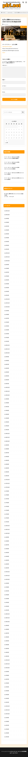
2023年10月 (6, 214)
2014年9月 (6, 625)
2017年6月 (6, 502)
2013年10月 (6, 667)
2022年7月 (6, 272)
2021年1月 (6, 341)
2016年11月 (6, 529)
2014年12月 (6, 614)
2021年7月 (6, 318)
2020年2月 (6, 379)
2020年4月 (6, 372)
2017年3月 (6, 514)
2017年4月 (6, 510)
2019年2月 (6, 425)
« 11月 (6, 142)
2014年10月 (6, 621)
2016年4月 (6, 556)
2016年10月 (6, 533)
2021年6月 (6, 322)
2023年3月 (6, 241)
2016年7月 (6, 544)
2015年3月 (6, 602)
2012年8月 (6, 721)
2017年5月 (6, 506)
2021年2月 (6, 337)
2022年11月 (6, 256)
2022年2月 (6, 291)
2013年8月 (6, 675)
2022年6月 (6, 276)
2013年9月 (6, 671)
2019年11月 (6, 391)
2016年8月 (6, 541)
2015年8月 (6, 587)
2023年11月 (6, 210)
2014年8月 (6, 629)
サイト (3, 92)
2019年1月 (6, 429)
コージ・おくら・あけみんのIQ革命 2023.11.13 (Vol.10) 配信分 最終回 (11, 157)
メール (4, 85)
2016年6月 (6, 548)
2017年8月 (6, 495)
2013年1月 (6, 702)
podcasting (10, 12)
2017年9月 (6, 491)
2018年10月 (6, 441)
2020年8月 (6, 360)
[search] (22, 112)
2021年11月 (6, 303)
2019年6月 (6, 410)
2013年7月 (6, 679)
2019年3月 (6, 422)
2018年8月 (6, 448)
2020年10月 (6, 352)
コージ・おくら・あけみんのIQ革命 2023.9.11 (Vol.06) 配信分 (14, 178)
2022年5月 (6, 280)
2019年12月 (6, 387)
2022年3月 (6, 287)
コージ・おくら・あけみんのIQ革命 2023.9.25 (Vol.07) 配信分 (14, 173)
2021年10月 (6, 306)
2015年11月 (6, 575)
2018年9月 (6, 445)
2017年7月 (6, 498)
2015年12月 (6, 571)
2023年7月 (6, 226)
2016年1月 (6, 567)
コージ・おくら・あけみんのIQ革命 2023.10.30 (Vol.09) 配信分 (11, 163)
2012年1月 (6, 736)
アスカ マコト (8, 196)
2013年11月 (6, 663)
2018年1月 (6, 475)
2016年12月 (6, 525)
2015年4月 (6, 598)
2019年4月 (6, 418)
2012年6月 (6, 729)
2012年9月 (6, 717)
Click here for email (7, 46)
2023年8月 (6, 222)
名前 (3, 79)
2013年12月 (6, 660)
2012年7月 (6, 725)
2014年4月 (6, 644)
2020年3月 (6, 376)
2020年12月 (6, 345)
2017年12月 (6, 479)
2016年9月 (6, 537)
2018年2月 (6, 471)
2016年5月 (6, 552)
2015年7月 (6, 591)
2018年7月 (6, 452)
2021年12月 (6, 299)
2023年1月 (6, 249)
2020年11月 (6, 349)
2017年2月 (6, 518)
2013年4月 (6, 690)
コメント (4, 65)
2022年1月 (6, 295)
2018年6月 (6, 456)
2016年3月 (6, 560)
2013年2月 (6, 698)
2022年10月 (6, 260)
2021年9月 (6, 310)
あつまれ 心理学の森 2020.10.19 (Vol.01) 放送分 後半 (13, 194)
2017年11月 (6, 483)
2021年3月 (6, 333)
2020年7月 (6, 364)
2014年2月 (6, 652)
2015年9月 (6, 583)
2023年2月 (6, 245)
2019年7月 (6, 406)
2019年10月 (6, 395)
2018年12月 (6, 433)
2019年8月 (6, 402)
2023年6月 (6, 230)
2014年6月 (6, 637)
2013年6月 (6, 683)
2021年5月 (6, 326)
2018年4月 (6, 464)
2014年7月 (6, 633)
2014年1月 (6, 656)
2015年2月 (6, 606)
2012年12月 (6, 706)
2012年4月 (6, 733)
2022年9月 (6, 264)
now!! (3, 52)
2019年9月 (6, 399)
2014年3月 (6, 648)
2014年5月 (6, 640)
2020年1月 (6, 383)
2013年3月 (6, 694)
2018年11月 (6, 437)
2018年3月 (6, 468)
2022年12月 (6, 253)
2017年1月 (6, 521)
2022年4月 (6, 283)
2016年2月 (6, 564)
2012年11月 (6, 710)
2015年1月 (6, 610)
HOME (3, 12)
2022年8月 (6, 268)
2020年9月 (6, 356)
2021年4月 (6, 329)
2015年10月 (6, 579)
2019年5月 (6, 414)
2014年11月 (6, 617)
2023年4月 (6, 237)
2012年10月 (6, 713)
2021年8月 (6, 314)
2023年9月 (6, 218)
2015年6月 (6, 594)
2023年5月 (6, 233)
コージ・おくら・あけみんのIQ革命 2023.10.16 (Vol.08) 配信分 (11, 168)
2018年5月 (6, 460)
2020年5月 (6, 368)
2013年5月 (6, 686)
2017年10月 (6, 487)
